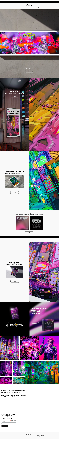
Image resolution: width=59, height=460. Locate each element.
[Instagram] (26, 434)
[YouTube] (30, 434)
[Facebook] (28, 434)
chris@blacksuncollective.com (10, 396)
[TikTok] (32, 434)
